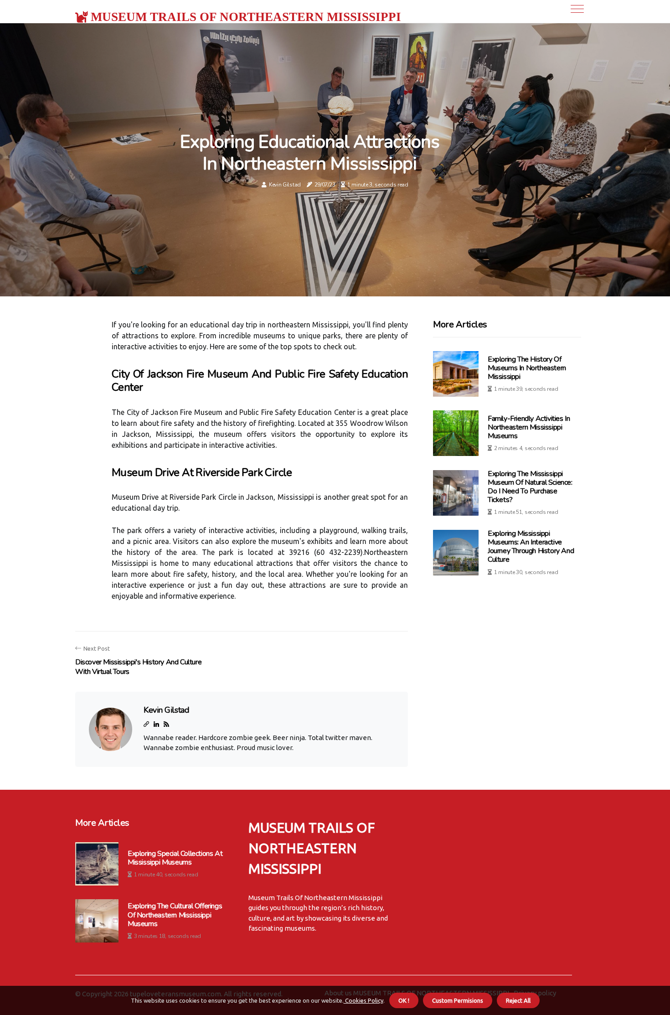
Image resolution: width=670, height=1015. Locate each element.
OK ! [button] (403, 1000)
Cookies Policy (363, 1000)
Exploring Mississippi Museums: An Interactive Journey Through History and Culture (531, 546)
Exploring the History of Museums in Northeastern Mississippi (527, 368)
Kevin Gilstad (285, 184)
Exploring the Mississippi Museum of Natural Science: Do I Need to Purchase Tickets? (530, 487)
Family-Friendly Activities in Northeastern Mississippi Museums (529, 427)
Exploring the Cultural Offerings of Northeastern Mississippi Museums (175, 915)
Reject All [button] (518, 1000)
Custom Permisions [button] (457, 1000)
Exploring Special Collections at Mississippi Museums (175, 858)
